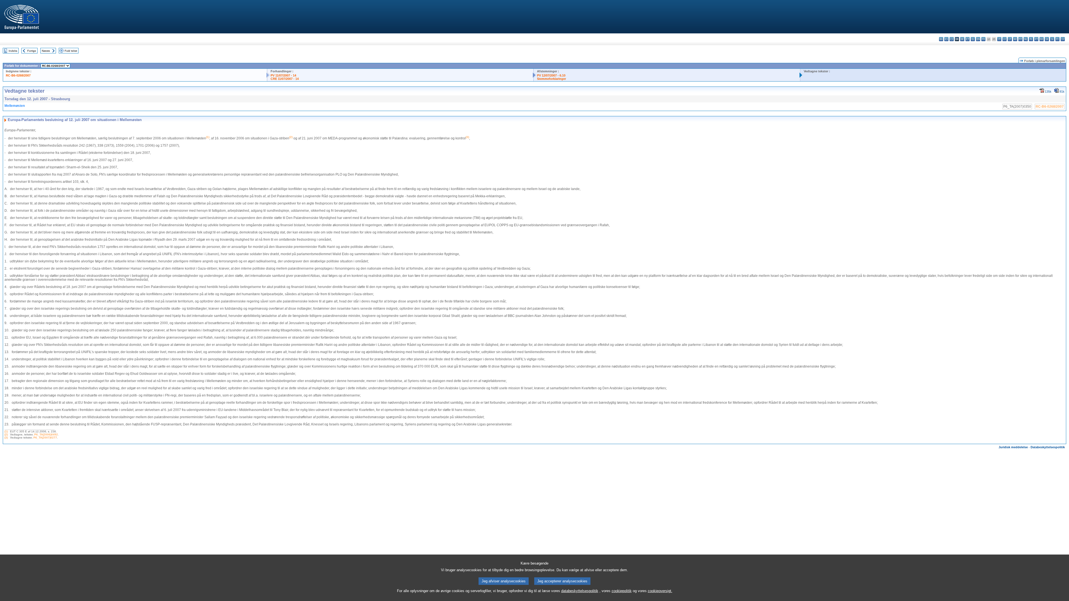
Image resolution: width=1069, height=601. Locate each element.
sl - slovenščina (1052, 39)
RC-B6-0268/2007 (18, 75)
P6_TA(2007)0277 (45, 437)
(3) (6, 437)
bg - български (941, 39)
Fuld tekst (71, 50)
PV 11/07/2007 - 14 (283, 75)
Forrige (31, 50)
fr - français (983, 39)
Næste (46, 50)
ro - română (1041, 39)
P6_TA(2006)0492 (46, 434)
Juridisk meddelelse (1013, 447)
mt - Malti (1020, 39)
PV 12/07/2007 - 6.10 (551, 75)
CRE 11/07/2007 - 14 (285, 78)
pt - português (1036, 39)
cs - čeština (952, 39)
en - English (978, 39)
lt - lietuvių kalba (1010, 39)
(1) (6, 431)
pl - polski (1031, 39)
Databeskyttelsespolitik (1048, 447)
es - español (946, 39)
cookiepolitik (622, 591)
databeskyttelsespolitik (579, 591)
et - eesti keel (967, 39)
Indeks (13, 50)
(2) (6, 434)
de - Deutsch (962, 39)
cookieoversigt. (660, 591)
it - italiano (999, 39)
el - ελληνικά (973, 39)
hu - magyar (1015, 39)
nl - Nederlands (1026, 39)
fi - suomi (1057, 39)
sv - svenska (1063, 39)
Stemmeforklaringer (551, 78)
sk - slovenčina (1047, 39)
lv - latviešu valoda (1004, 39)
